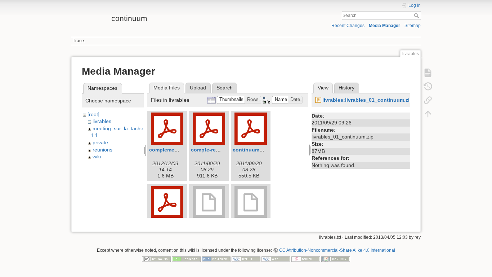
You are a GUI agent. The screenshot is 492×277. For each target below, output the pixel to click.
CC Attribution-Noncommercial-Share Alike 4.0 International (337, 250)
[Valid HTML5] (246, 258)
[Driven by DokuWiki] (335, 258)
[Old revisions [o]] (428, 86)
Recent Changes (347, 25)
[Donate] (186, 258)
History (346, 88)
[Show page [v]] (428, 72)
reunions (102, 150)
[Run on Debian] (305, 258)
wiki (97, 156)
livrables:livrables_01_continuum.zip (367, 100)
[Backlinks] (428, 100)
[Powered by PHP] (216, 258)
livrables (102, 121)
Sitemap (412, 25)
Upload (198, 88)
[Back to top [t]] (428, 113)
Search (417, 15)
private (100, 142)
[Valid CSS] (275, 258)
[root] (93, 114)
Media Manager (384, 25)
